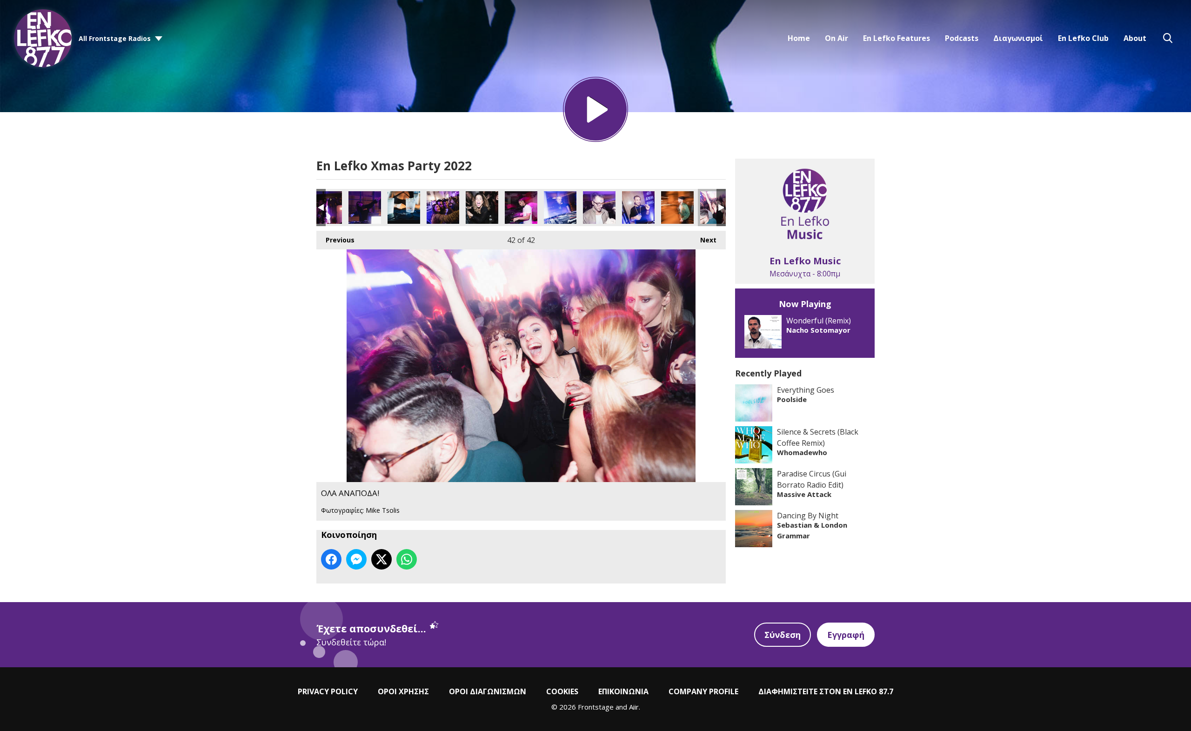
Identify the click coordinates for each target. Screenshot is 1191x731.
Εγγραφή (845, 634)
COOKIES (562, 691)
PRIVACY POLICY (328, 691)
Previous (335, 239)
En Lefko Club (1083, 38)
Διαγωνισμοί (1018, 38)
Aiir (634, 706)
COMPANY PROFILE (703, 691)
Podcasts (961, 38)
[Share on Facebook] (331, 559)
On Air (836, 38)
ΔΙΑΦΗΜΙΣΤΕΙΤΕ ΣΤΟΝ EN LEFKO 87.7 (825, 691)
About (1135, 38)
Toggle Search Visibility (1167, 38)
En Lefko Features (896, 38)
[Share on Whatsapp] (406, 559)
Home (799, 38)
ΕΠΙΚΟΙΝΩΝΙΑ (623, 691)
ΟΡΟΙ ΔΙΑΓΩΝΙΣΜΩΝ (487, 691)
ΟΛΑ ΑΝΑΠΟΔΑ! (325, 207)
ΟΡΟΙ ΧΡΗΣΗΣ (403, 691)
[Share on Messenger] (356, 559)
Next (703, 239)
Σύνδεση (782, 634)
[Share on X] (381, 559)
